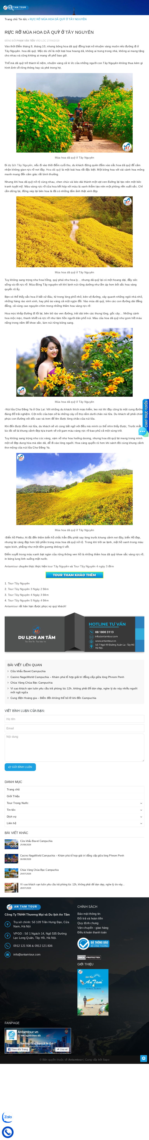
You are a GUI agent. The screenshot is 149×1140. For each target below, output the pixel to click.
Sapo (106, 1059)
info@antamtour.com (27, 954)
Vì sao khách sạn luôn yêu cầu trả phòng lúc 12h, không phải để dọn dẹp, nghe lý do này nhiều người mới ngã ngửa (73, 690)
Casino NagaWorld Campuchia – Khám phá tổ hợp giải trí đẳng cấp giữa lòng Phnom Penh (67, 677)
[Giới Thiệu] (110, 992)
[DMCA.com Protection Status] (89, 957)
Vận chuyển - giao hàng (92, 927)
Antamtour (11, 566)
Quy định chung (88, 923)
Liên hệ (11, 823)
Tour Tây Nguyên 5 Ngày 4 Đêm (28, 600)
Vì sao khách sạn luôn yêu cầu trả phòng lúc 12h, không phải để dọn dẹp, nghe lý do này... (72, 884)
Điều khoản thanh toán (92, 932)
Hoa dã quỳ (53, 169)
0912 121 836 (43, 945)
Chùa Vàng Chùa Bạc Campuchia (31, 682)
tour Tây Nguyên (58, 566)
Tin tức (11, 809)
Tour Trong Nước (17, 803)
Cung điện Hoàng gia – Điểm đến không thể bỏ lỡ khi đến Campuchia (53, 697)
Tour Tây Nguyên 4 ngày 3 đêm (94, 566)
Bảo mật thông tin (88, 913)
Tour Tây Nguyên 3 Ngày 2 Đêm (28, 589)
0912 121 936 (22, 945)
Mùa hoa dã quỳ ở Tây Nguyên (74, 157)
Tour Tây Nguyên (19, 583)
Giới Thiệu (13, 796)
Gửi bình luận (21, 766)
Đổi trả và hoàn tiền (90, 918)
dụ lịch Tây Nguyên (20, 165)
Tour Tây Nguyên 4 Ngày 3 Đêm (28, 594)
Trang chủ (13, 789)
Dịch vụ (11, 816)
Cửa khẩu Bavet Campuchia (28, 671)
